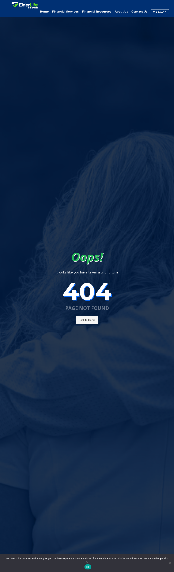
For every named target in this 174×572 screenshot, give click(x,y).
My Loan (160, 11)
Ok (88, 567)
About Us (121, 11)
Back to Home (87, 320)
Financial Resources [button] (96, 11)
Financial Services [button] (65, 11)
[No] (169, 563)
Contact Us (139, 11)
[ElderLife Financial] (24, 6)
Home (44, 11)
